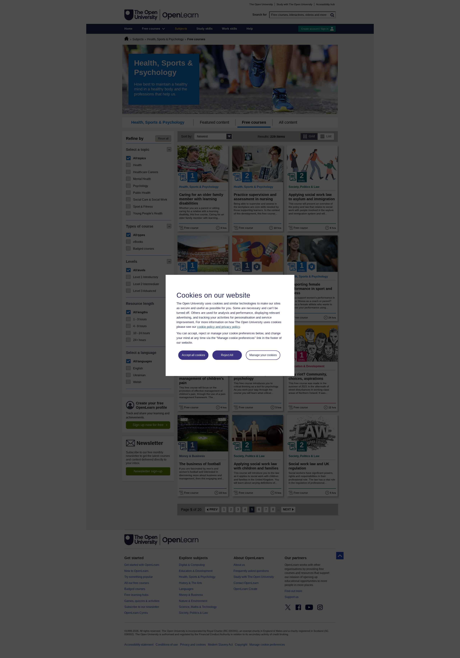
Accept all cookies (193, 355)
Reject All (227, 355)
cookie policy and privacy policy (218, 327)
